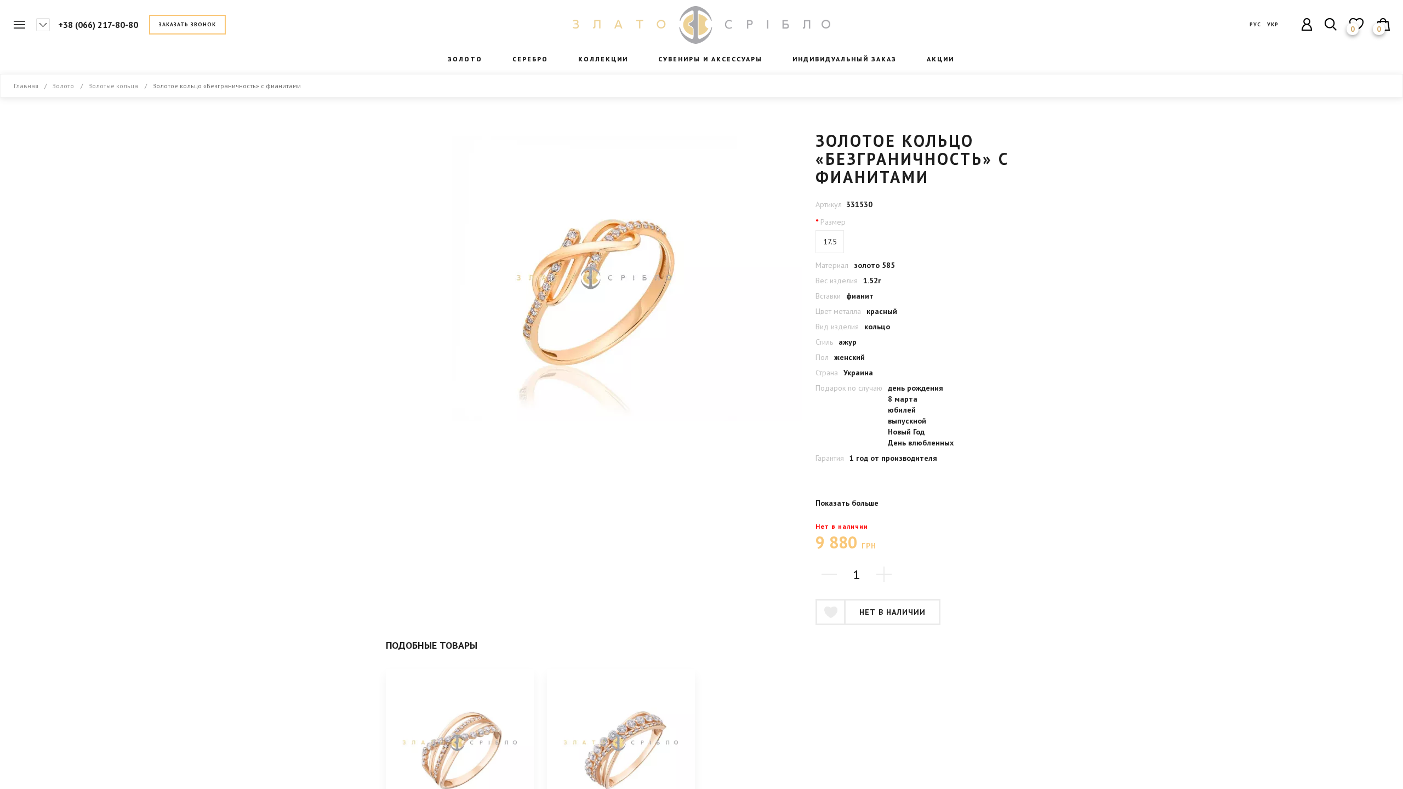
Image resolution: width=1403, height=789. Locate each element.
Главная (701, 25)
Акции (940, 59)
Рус (1255, 24)
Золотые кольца (113, 86)
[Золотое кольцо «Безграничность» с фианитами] (594, 278)
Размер (833, 222)
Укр (1273, 24)
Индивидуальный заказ (844, 59)
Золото (63, 86)
